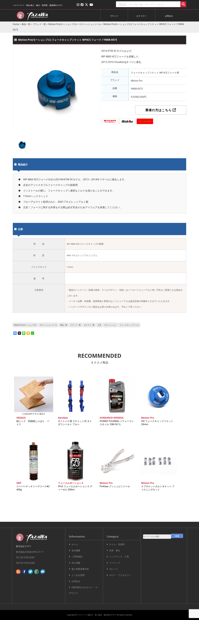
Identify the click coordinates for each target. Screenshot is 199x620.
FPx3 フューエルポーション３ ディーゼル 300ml (75, 486)
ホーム (75, 544)
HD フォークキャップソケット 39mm (157, 421)
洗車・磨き (114, 550)
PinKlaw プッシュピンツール (115, 484)
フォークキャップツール (129, 325)
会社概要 (76, 550)
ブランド (114, 16)
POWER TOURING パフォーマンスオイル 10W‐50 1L (117, 421)
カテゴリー (141, 16)
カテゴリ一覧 (89, 325)
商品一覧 (26, 24)
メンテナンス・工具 (119, 556)
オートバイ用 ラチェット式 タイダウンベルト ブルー (75, 421)
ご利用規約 (77, 556)
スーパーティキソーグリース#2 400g (34, 486)
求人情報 (76, 562)
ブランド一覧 (39, 24)
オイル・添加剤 (117, 544)
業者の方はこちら (159, 110)
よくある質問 (78, 575)
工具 (99, 325)
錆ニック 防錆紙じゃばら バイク (32, 421)
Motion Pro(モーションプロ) (62, 24)
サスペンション (110, 325)
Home (16, 24)
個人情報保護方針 (80, 568)
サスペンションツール (90, 24)
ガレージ (113, 568)
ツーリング (114, 562)
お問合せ (169, 16)
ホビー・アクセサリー (120, 575)
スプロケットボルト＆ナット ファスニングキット (157, 486)
